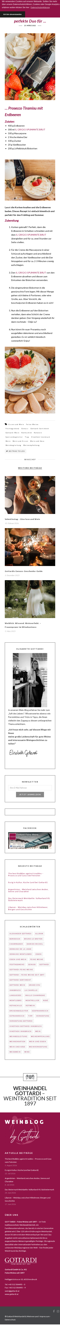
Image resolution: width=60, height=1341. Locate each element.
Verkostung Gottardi (21, 1021)
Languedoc (16, 995)
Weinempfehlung (31, 445)
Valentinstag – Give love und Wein (22, 519)
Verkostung (42, 1016)
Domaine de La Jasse (21, 949)
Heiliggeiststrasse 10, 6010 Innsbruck (21, 1279)
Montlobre (16, 1000)
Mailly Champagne (35, 995)
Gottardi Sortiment (40, 428)
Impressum (45, 1316)
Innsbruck (15, 990)
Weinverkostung (38, 1047)
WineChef (30, 459)
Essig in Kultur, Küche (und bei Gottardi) (28, 882)
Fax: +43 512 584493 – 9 (15, 1287)
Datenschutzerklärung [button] (40, 7)
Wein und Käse (37, 441)
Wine (27, 1052)
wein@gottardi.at (12, 1291)
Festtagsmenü (12, 428)
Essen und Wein (16, 424)
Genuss (24, 428)
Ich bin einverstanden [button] (12, 14)
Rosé (45, 1000)
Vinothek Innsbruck (40, 437)
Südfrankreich (40, 1011)
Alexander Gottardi (21, 933)
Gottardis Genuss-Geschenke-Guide (24, 571)
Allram (39, 933)
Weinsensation (17, 1041)
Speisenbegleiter (14, 437)
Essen (39, 954)
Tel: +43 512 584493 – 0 (15, 1284)
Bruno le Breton (33, 939)
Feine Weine (32, 424)
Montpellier (32, 1000)
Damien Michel (35, 944)
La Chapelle (31, 990)
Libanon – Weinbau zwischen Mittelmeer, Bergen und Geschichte (28, 908)
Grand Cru (34, 985)
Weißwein (15, 1052)
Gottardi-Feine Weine (21, 969)
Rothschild (26, 433)
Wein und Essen (20, 441)
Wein (8, 441)
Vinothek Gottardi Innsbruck (26, 1026)
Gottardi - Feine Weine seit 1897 (27, 975)
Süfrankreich (17, 1016)
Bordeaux (15, 939)
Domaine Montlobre (21, 954)
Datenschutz (10, 1319)
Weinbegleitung (13, 445)
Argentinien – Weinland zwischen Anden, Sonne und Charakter (28, 890)
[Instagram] (58, 1311)
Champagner (16, 944)
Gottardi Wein (12, 433)
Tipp (27, 437)
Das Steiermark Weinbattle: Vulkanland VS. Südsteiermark (29, 899)
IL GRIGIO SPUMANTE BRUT (30, 129)
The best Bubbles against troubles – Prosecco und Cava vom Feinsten (25, 874)
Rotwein (38, 433)
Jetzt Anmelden (30, 794)
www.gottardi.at (11, 1294)
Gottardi (44, 964)
